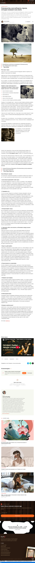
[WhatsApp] (30, 363)
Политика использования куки (5, 553)
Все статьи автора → (6, 413)
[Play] (28, 0)
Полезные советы (4, 6)
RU (2, 0)
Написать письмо (3, 546)
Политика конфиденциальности (5, 552)
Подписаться (17, 515)
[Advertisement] (17, 148)
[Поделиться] (33, 22)
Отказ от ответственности (5, 550)
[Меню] (1, 3)
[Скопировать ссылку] (33, 363)
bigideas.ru (8, 320)
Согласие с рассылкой (4, 549)
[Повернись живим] (33, 559)
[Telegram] (28, 363)
